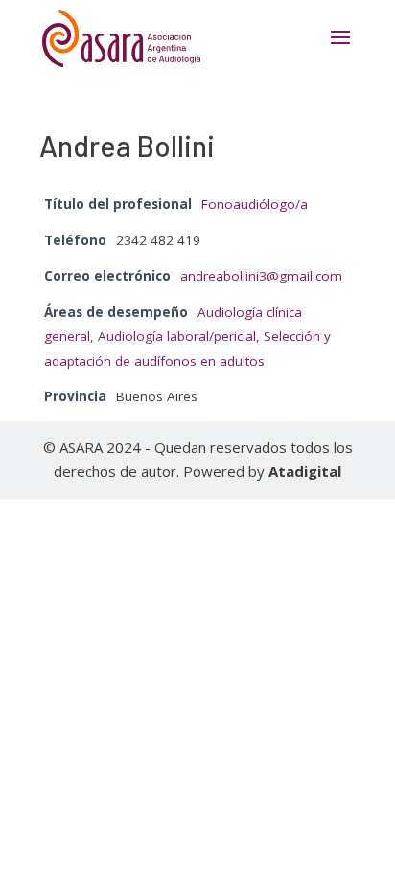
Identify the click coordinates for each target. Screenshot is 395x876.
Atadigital (304, 471)
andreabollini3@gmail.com (261, 275)
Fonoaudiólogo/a (254, 204)
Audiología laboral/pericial (177, 336)
